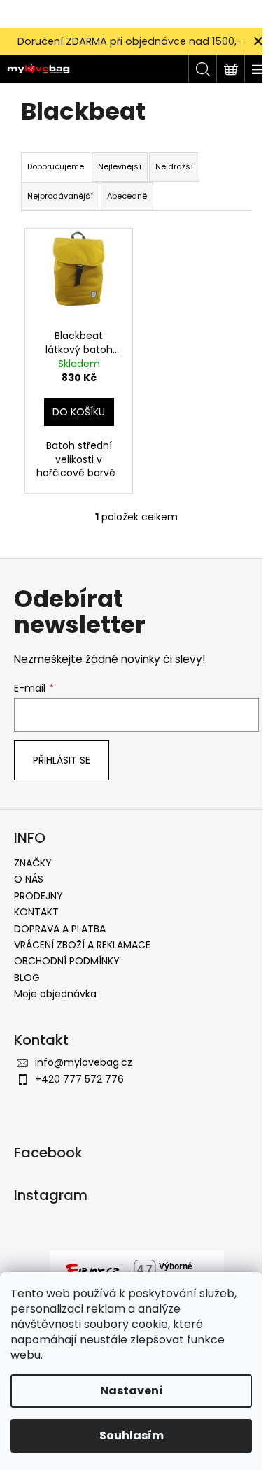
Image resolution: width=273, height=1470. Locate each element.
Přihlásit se (61, 760)
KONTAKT (36, 912)
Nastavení (131, 1391)
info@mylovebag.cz (83, 1062)
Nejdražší (174, 166)
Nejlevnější (119, 166)
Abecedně (127, 195)
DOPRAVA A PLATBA (60, 929)
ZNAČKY (33, 863)
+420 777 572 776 (79, 1079)
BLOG (27, 978)
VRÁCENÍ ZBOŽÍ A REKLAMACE (82, 945)
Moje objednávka (55, 994)
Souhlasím (131, 1435)
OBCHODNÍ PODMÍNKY (67, 961)
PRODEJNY (38, 896)
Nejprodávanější (60, 195)
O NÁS (28, 879)
